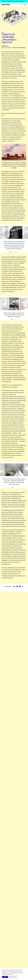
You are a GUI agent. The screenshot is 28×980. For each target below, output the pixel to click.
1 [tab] (11, 319)
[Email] (19, 586)
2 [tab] (11, 251)
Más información (9, 974)
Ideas (3, 32)
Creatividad (21, 47)
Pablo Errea (5, 46)
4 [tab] (14, 251)
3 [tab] (14, 319)
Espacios (15, 47)
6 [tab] (17, 251)
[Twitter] (17, 586)
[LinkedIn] (14, 586)
